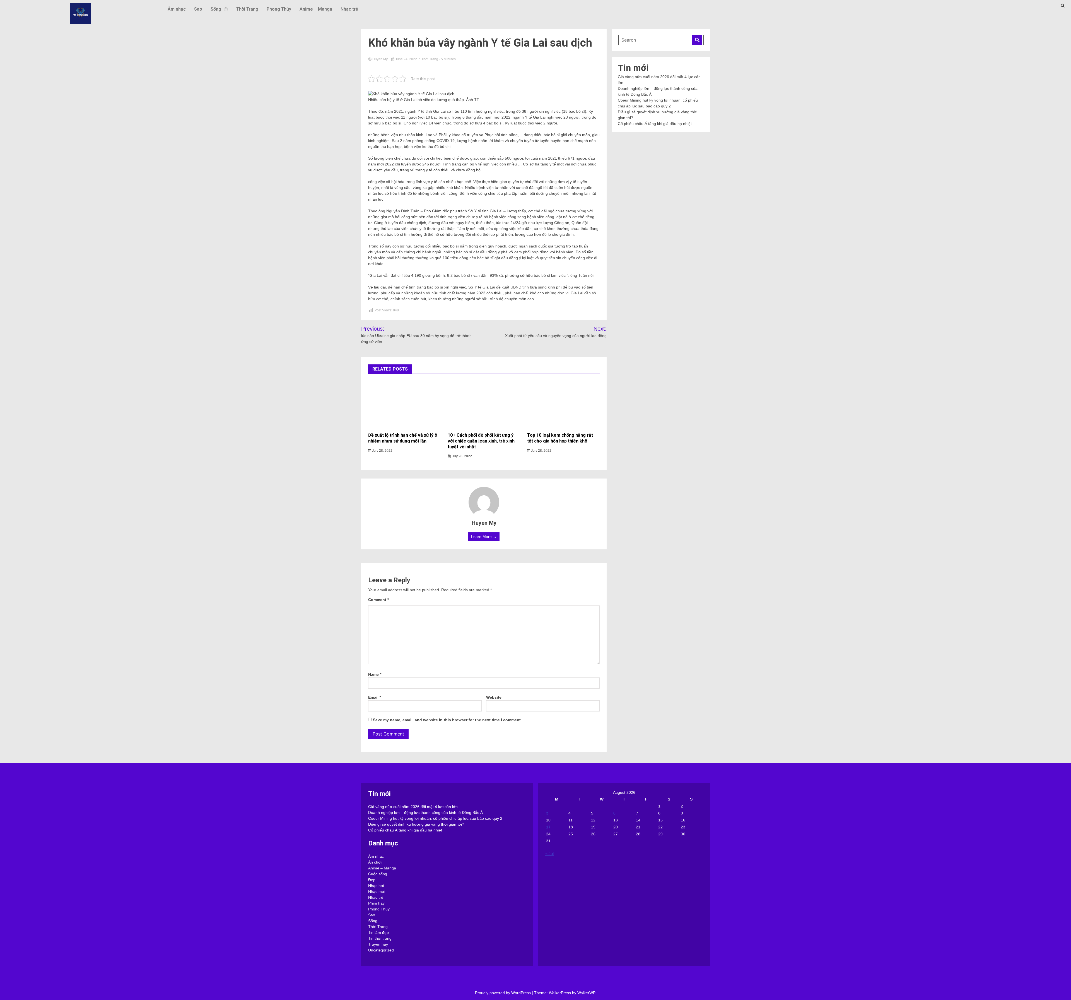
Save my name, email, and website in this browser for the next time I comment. (447, 720)
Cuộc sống (377, 874)
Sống (216, 9)
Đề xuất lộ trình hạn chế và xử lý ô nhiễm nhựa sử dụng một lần (402, 438)
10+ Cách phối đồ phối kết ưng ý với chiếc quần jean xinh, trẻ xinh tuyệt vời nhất (481, 440)
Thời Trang (247, 9)
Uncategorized (381, 950)
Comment (378, 599)
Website (493, 697)
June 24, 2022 (406, 59)
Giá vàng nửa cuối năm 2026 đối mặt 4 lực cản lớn (413, 806)
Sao (198, 9)
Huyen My (380, 59)
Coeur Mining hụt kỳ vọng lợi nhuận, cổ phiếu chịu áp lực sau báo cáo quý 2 (435, 818)
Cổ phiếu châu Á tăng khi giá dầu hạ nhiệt (655, 123)
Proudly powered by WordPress (503, 993)
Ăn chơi (375, 862)
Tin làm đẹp (378, 932)
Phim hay (376, 903)
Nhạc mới (376, 891)
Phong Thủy (279, 9)
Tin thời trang (380, 938)
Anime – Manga (316, 9)
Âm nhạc (177, 9)
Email (374, 697)
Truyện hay (378, 944)
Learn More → (484, 536)
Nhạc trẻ (349, 9)
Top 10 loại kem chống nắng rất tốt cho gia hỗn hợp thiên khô (560, 438)
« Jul (549, 853)
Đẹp (371, 880)
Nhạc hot (376, 885)
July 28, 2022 (381, 451)
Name (374, 674)
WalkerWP (586, 993)
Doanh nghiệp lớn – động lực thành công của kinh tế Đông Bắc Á (425, 812)
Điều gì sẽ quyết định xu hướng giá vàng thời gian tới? (416, 824)
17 (548, 827)
